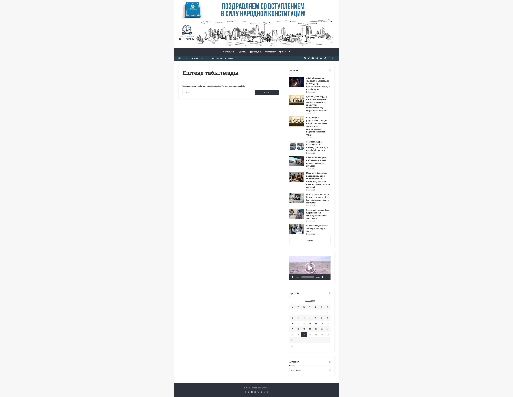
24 (292, 335)
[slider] (308, 277)
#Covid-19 (229, 58)
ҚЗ (202, 58)
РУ (207, 58)
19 (304, 329)
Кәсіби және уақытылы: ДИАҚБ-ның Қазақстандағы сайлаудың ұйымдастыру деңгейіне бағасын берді (316, 126)
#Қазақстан (217, 58)
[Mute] (322, 277)
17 (292, 329)
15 (322, 324)
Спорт (283, 52)
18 (298, 329)
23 (328, 329)
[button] (310, 268)
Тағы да (310, 241)
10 (292, 324)
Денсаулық (256, 52)
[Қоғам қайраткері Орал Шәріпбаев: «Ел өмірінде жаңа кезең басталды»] (296, 214)
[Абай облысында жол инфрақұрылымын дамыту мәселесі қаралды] (296, 161)
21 (316, 329)
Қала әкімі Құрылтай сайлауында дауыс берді (317, 228)
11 (298, 324)
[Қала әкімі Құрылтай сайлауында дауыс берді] (296, 229)
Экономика (229, 52)
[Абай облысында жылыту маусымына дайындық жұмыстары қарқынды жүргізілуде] (296, 82)
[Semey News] (256, 33)
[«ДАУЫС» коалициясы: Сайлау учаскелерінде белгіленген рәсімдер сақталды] (296, 198)
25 (298, 335)
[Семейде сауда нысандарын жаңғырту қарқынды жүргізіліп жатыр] (296, 145)
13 (310, 324)
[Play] (293, 277)
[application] (310, 268)
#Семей (195, 58)
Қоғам (243, 52)
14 (316, 324)
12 (304, 324)
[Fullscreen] (327, 277)
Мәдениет (271, 52)
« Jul (291, 347)
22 (322, 329)
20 (310, 329)
